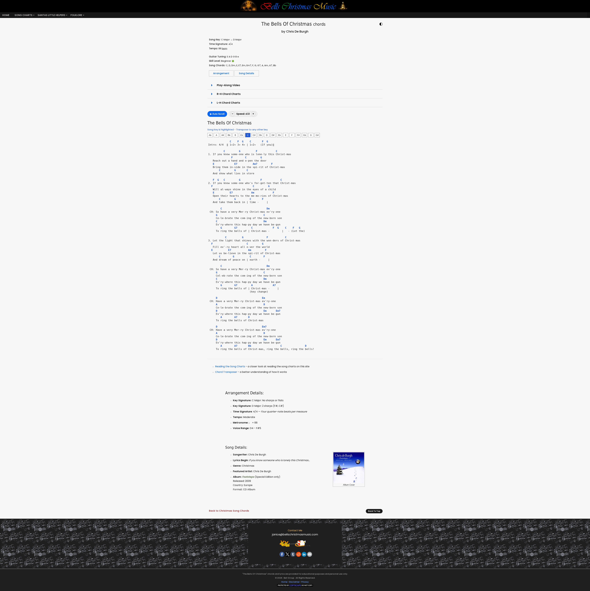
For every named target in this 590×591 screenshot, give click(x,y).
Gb (304, 135)
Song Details (246, 73)
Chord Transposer (226, 372)
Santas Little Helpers (51, 15)
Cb (241, 135)
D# (273, 135)
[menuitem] (6, 15)
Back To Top (374, 511)
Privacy (305, 581)
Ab (210, 135)
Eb (279, 135)
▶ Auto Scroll (217, 114)
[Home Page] (295, 6)
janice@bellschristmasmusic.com (295, 534)
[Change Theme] (381, 24)
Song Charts (23, 15)
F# (298, 135)
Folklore (76, 15)
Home (5, 15)
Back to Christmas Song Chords (229, 511)
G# (317, 135)
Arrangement (221, 73)
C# (254, 135)
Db (260, 135)
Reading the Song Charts (230, 366)
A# (222, 135)
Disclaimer (294, 581)
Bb (229, 135)
